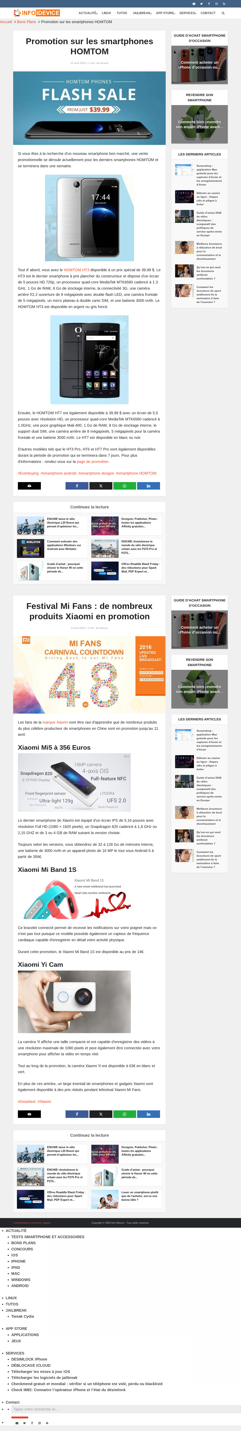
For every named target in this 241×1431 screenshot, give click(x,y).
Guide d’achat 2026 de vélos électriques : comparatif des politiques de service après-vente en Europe (209, 224)
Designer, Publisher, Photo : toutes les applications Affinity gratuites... (139, 522)
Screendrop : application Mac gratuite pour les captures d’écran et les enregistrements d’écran (209, 175)
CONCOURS (22, 1249)
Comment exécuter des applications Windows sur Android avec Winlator (64, 545)
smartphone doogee (97, 473)
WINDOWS (20, 1280)
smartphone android (59, 473)
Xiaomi (45, 1101)
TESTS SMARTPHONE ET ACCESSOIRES (47, 1237)
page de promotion (92, 462)
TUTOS (122, 13)
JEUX (16, 1341)
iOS (14, 1255)
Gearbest (28, 1101)
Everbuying (29, 473)
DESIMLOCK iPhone (29, 1359)
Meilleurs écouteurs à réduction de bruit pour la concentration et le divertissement (209, 251)
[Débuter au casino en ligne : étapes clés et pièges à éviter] (186, 196)
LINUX (106, 13)
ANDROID (20, 1286)
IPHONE (18, 1261)
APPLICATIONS (25, 1335)
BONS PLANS (23, 1243)
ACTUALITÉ (87, 13)
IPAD (15, 1267)
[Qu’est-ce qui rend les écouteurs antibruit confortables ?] (186, 270)
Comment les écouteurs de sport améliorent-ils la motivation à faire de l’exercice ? (209, 294)
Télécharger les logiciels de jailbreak (44, 1378)
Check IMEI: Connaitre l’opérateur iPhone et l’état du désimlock (68, 1390)
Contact (208, 13)
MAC (15, 1273)
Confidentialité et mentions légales (32, 1222)
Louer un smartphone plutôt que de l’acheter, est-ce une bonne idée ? (139, 1196)
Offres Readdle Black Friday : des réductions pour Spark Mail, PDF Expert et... (140, 567)
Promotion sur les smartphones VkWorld (116, 1221)
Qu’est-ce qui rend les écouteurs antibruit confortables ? (208, 273)
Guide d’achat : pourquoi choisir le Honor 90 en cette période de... (65, 567)
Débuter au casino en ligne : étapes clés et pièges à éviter (208, 199)
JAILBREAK (141, 13)
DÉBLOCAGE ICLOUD (30, 1365)
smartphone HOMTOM (137, 473)
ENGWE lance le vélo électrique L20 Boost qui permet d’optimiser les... (63, 522)
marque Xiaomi (55, 722)
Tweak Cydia (22, 1316)
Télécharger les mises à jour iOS (40, 1372)
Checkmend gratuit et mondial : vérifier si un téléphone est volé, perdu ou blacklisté (87, 1384)
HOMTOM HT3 (76, 270)
